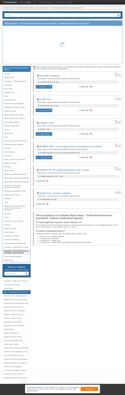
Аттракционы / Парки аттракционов (15, 81)
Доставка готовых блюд (11, 126)
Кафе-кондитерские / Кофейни (13, 144)
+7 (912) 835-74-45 (44, 157)
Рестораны (7, 213)
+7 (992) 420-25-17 (44, 134)
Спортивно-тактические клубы (13, 221)
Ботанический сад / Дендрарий (14, 103)
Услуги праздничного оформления (15, 243)
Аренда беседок (9, 77)
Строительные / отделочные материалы (16, 348)
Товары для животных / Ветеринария (15, 359)
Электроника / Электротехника (13, 374)
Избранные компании (46, 2)
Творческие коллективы (11, 240)
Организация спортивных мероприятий (16, 182)
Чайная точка (47, 122)
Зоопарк (6, 130)
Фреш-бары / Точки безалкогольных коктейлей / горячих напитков (16, 252)
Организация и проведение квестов (15, 174)
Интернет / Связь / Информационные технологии (17, 296)
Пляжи (6, 202)
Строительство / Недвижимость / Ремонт (17, 352)
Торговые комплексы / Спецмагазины (16, 363)
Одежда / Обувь (9, 329)
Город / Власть (8, 288)
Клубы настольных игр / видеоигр (14, 159)
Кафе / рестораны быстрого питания (15, 141)
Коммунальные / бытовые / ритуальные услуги (17, 299)
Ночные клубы (8, 170)
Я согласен (89, 389)
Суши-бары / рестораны (11, 236)
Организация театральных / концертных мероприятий (13, 186)
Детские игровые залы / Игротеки (14, 118)
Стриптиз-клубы (9, 232)
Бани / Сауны (8, 89)
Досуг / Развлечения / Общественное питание (17, 292)
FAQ (35, 2)
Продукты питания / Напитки (13, 337)
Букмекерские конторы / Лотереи (14, 107)
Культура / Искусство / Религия (13, 307)
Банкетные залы (9, 92)
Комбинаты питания (10, 163)
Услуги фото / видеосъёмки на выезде (16, 247)
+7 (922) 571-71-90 (44, 87)
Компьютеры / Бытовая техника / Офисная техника (17, 303)
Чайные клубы (8, 260)
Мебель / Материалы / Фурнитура (14, 311)
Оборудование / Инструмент (13, 322)
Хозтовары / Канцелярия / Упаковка (15, 370)
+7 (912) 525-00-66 (44, 110)
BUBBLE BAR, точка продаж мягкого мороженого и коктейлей (71, 146)
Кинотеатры (8, 156)
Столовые (7, 225)
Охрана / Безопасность (11, 333)
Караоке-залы (8, 133)
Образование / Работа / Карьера (14, 325)
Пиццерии (7, 198)
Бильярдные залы (10, 100)
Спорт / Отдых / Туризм (11, 344)
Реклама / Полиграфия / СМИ (13, 340)
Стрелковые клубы (10, 228)
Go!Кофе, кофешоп (49, 75)
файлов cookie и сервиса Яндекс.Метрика (41, 389)
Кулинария (7, 167)
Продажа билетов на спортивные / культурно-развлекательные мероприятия (15, 208)
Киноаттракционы (9, 152)
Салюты (6, 217)
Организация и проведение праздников (16, 178)
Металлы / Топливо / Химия (12, 318)
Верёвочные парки (10, 111)
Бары (6, 96)
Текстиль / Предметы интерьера (14, 355)
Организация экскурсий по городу (14, 191)
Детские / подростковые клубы (13, 115)
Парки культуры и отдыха (12, 195)
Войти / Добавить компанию (64, 2)
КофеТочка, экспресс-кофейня (55, 193)
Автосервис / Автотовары (12, 285)
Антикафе (7, 74)
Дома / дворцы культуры (11, 122)
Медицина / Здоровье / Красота (14, 314)
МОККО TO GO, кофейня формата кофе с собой (64, 169)
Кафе (5, 137)
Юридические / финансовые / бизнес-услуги (17, 378)
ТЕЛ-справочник (10, 2)
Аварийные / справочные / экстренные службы (17, 281)
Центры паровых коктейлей (13, 256)
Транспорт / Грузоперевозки (13, 366)
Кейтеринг (7, 148)
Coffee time (45, 99)
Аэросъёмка (8, 85)
